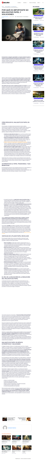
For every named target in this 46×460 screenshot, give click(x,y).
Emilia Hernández (36, 37)
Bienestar (24, 2)
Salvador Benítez (5, 16)
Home (3, 6)
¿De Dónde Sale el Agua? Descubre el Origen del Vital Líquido (38, 34)
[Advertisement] (16, 49)
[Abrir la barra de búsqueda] (43, 2)
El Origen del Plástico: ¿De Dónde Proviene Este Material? (38, 51)
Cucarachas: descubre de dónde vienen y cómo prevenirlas (38, 84)
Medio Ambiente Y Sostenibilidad (10, 6)
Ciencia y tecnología (32, 2)
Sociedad (19, 2)
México (39, 2)
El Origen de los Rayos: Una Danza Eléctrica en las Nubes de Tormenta (38, 68)
